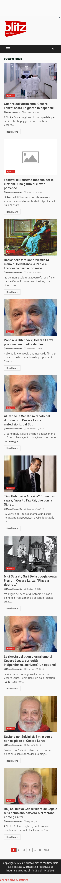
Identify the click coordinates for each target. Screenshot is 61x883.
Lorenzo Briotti (13, 112)
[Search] (53, 49)
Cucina (10, 332)
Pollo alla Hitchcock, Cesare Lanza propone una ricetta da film (30, 317)
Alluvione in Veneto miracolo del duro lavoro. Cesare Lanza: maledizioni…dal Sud (30, 393)
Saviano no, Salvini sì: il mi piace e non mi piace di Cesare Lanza (30, 714)
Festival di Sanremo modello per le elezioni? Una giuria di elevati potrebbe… (30, 157)
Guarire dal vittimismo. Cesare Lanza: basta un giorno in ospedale (30, 81)
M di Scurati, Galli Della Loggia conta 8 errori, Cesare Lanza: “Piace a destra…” (30, 554)
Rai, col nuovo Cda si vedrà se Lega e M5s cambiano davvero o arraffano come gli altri (30, 786)
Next (46, 849)
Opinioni (10, 96)
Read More (12, 131)
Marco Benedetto (14, 192)
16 (40, 849)
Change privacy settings (14, 880)
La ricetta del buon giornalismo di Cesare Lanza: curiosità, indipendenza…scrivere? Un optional (30, 634)
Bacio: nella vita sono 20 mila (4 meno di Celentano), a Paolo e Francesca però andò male (30, 237)
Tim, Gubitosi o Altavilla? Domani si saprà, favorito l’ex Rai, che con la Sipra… (30, 473)
